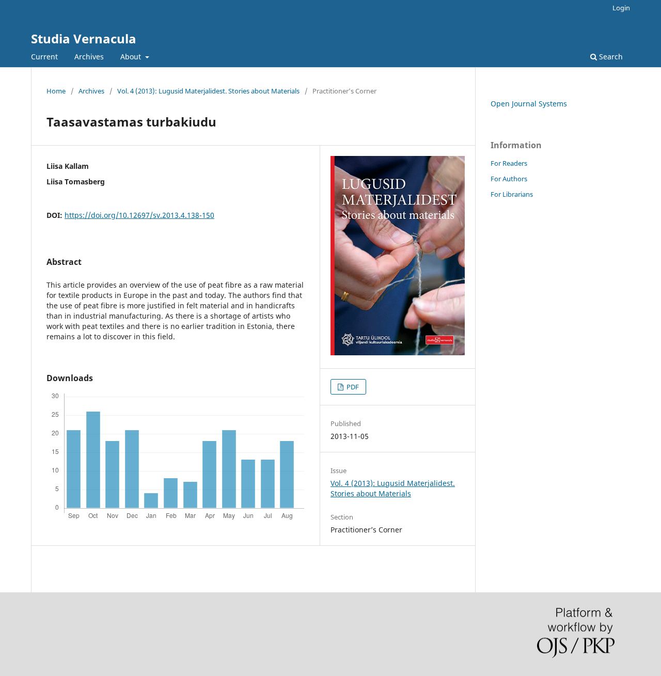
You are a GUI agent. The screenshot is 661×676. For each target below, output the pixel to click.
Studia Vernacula (83, 38)
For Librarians (512, 194)
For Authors (509, 178)
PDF (352, 386)
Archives (89, 56)
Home (56, 91)
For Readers (509, 163)
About (131, 56)
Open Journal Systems (529, 103)
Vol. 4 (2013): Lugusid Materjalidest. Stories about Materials (208, 91)
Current (44, 56)
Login (621, 7)
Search (610, 56)
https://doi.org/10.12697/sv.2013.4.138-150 (139, 215)
